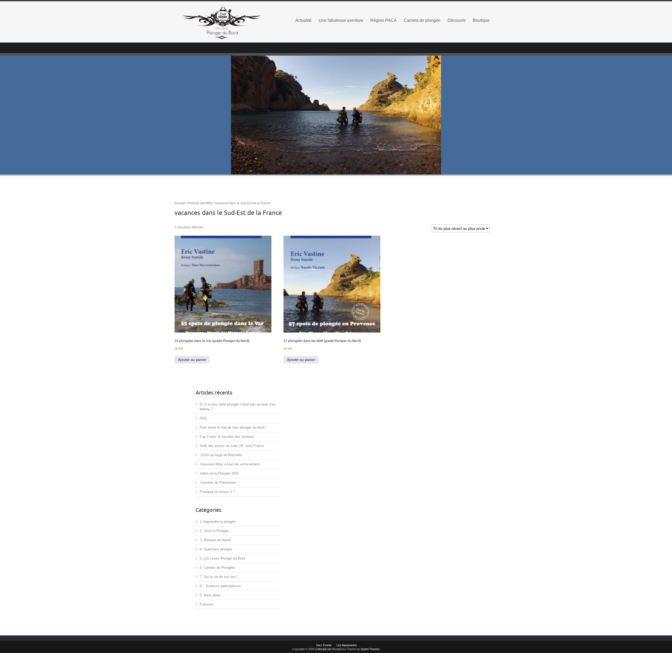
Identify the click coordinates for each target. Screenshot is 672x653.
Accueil (180, 203)
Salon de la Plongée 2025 (219, 473)
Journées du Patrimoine (218, 483)
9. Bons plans (210, 595)
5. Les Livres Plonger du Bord (222, 558)
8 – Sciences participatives (220, 586)
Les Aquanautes (347, 645)
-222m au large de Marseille (221, 455)
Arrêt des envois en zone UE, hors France (232, 446)
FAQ (203, 418)
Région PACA (383, 20)
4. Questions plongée (216, 549)
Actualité (303, 20)
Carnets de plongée (422, 20)
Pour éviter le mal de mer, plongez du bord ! (233, 427)
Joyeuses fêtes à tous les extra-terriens (230, 464)
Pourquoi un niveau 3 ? (217, 492)
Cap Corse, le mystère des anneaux (227, 437)
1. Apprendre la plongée (217, 522)
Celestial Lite (323, 649)
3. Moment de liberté (215, 540)
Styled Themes (370, 649)
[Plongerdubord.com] (231, 22)
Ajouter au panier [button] (192, 360)
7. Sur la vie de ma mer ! (219, 577)
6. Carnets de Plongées (217, 568)
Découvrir (457, 20)
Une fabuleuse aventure (341, 20)
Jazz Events (324, 645)
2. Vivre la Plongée (214, 531)
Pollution (206, 604)
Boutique (481, 20)
